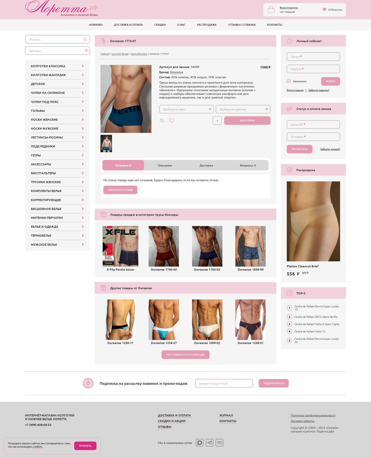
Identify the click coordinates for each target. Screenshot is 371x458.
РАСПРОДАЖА (207, 24)
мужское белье (119, 53)
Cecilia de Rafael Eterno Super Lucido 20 (316, 340)
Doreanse (176, 72)
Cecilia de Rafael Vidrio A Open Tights (316, 324)
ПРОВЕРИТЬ (300, 149)
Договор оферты (303, 421)
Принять (85, 446)
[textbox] (183, 109)
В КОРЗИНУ (247, 120)
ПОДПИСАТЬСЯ (274, 383)
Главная (104, 53)
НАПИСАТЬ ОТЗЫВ (120, 190)
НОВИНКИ (95, 24)
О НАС (181, 24)
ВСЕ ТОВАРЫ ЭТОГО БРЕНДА (185, 354)
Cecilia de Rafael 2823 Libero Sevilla (315, 317)
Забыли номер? (330, 149)
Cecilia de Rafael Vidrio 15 (309, 331)
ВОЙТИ (330, 81)
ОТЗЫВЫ (164, 426)
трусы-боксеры (139, 53)
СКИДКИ (160, 24)
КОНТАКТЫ (274, 24)
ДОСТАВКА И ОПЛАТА (128, 24)
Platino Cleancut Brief (302, 266)
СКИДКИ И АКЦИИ (172, 421)
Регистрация (295, 90)
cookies (37, 446)
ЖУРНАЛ (226, 415)
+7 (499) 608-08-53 (38, 424)
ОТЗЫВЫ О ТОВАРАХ (242, 24)
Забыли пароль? (318, 90)
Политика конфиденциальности (313, 415)
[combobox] (186, 109)
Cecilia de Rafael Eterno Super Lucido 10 (316, 307)
